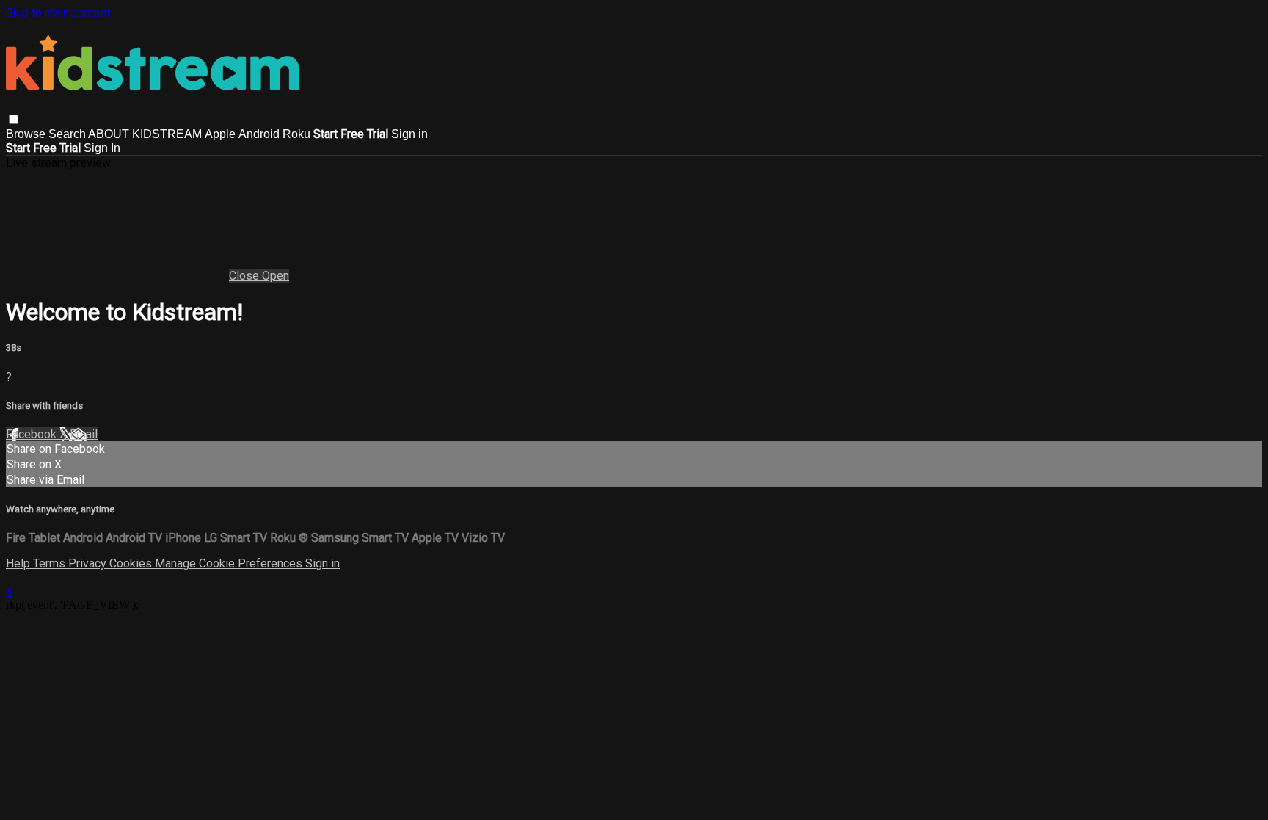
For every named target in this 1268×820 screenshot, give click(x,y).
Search (68, 134)
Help (19, 563)
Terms (50, 563)
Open (275, 276)
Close (245, 276)
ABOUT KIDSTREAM (145, 134)
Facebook (32, 434)
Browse (27, 134)
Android (259, 134)
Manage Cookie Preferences (230, 563)
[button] (13, 119)
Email (84, 434)
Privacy (88, 563)
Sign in (409, 134)
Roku (296, 134)
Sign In (102, 148)
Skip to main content (58, 13)
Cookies (132, 563)
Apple (220, 134)
